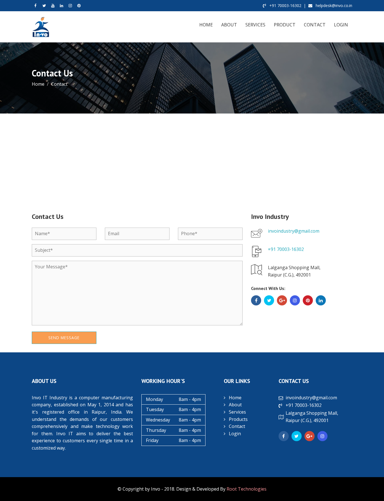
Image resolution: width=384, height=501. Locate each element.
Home (206, 25)
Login (341, 25)
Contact (315, 25)
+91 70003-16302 (284, 5)
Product (284, 25)
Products (238, 419)
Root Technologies (246, 489)
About (229, 25)
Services (255, 25)
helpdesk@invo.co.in (333, 5)
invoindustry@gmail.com (293, 231)
